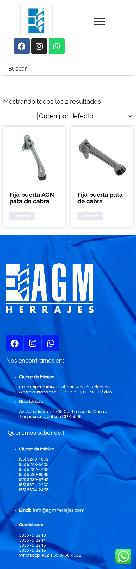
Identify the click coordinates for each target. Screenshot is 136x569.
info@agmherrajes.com (59, 510)
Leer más (22, 215)
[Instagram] (32, 343)
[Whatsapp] (50, 343)
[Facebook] (14, 343)
